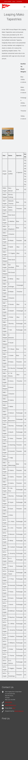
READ (14, 708)
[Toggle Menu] (24, 6)
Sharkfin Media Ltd (18, 711)
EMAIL (13, 1)
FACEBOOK (19, 1)
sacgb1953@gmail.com (10, 705)
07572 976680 (7, 1)
